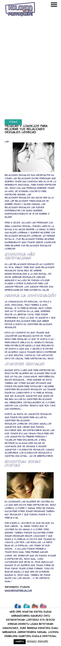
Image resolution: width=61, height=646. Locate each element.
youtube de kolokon (35, 607)
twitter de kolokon (26, 607)
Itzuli (13, 122)
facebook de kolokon (18, 607)
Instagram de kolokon (43, 607)
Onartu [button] (19, 642)
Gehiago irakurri (37, 641)
